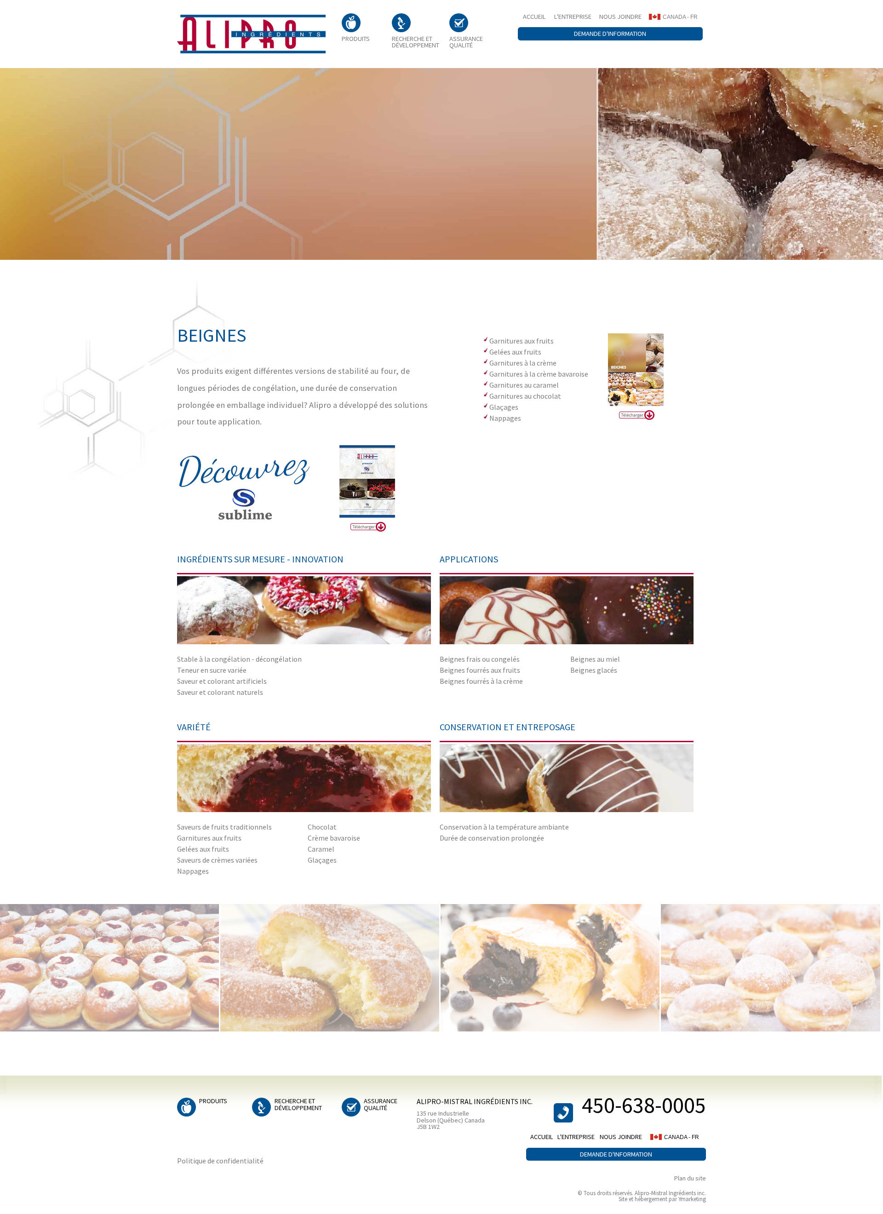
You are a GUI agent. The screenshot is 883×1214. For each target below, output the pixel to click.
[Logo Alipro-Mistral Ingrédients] (251, 34)
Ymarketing (692, 1199)
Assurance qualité (466, 41)
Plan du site (690, 1178)
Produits (356, 38)
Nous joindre (620, 16)
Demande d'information (610, 33)
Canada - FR (680, 17)
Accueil (534, 16)
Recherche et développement (415, 41)
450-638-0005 (644, 1105)
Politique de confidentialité (220, 1160)
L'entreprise (572, 16)
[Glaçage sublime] (257, 486)
